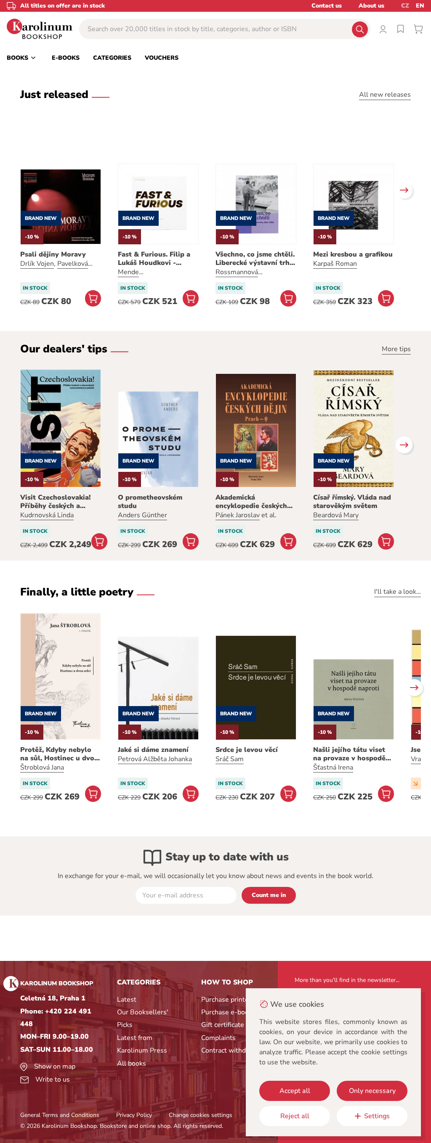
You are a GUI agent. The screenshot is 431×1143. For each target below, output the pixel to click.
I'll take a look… (397, 591)
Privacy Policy (134, 1115)
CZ (405, 6)
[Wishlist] (400, 29)
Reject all (294, 1116)
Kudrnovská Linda (47, 515)
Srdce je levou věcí (247, 750)
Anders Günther (142, 515)
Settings (377, 1116)
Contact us (326, 6)
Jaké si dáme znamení (153, 750)
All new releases (385, 94)
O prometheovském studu (150, 501)
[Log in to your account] (383, 29)
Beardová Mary (336, 515)
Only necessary (372, 1090)
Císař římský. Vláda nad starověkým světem (352, 501)
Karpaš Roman (335, 263)
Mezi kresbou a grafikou (353, 254)
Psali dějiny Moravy (53, 254)
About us (371, 6)
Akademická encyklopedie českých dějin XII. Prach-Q (251, 501)
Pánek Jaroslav (238, 515)
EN (420, 6)
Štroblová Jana (42, 767)
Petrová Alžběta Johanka (155, 759)
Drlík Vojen (37, 263)
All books (131, 1063)
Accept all (294, 1090)
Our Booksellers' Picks (142, 1018)
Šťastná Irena (333, 767)
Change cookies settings (200, 1115)
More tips (396, 349)
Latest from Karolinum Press (142, 1044)
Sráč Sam (230, 759)
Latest (126, 999)
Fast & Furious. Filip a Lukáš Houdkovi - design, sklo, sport (154, 258)
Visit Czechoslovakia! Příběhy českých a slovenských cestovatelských (55, 501)
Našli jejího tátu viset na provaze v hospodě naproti (349, 754)
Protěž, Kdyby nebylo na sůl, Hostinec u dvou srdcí (59, 754)
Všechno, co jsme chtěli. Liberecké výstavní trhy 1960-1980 (255, 258)
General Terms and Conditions (59, 1115)
